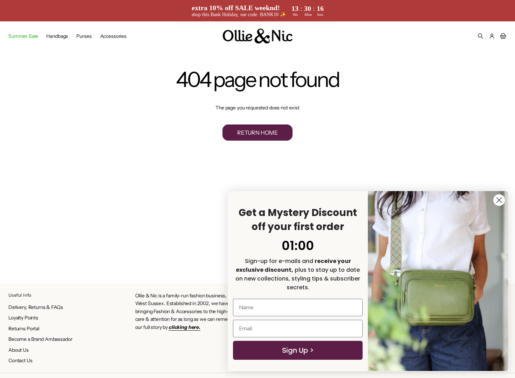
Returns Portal (23, 328)
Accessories (113, 36)
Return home (257, 132)
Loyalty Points (23, 318)
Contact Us (20, 360)
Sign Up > (298, 350)
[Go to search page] (480, 36)
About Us (18, 350)
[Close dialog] (499, 200)
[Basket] (502, 36)
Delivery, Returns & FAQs (35, 307)
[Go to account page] (491, 36)
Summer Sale (23, 36)
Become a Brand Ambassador (40, 339)
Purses (83, 36)
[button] (480, 36)
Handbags (57, 36)
